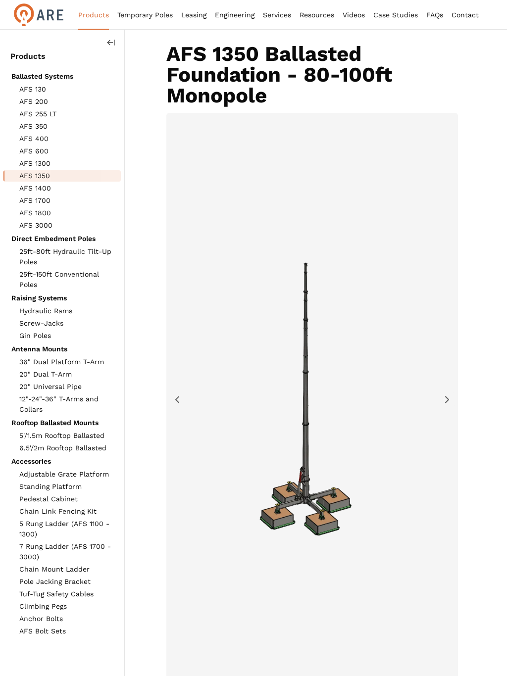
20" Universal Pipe (50, 386)
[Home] (38, 15)
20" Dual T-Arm (45, 374)
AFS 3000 (35, 225)
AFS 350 (33, 126)
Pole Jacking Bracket (55, 581)
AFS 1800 (35, 213)
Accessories (31, 461)
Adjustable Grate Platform (64, 474)
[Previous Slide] (177, 399)
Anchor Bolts (41, 619)
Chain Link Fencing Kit (58, 511)
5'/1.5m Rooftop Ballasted (61, 435)
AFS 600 (34, 151)
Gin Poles (35, 335)
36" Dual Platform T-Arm (61, 362)
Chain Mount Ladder (54, 569)
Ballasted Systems (42, 76)
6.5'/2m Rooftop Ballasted (62, 448)
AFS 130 (32, 89)
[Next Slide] (447, 399)
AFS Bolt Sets (42, 631)
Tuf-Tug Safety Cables (56, 594)
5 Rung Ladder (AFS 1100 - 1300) (64, 529)
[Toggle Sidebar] (111, 43)
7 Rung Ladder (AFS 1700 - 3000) (65, 551)
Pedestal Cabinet (48, 499)
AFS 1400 (35, 188)
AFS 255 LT (37, 114)
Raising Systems (39, 298)
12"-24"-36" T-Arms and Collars (59, 404)
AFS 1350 (34, 176)
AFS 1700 (35, 200)
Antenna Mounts (39, 349)
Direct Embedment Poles (53, 238)
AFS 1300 (35, 163)
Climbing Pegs (43, 606)
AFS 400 (34, 139)
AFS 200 (33, 101)
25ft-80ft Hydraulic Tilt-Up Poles (65, 256)
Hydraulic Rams (45, 311)
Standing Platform (50, 486)
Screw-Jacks (41, 323)
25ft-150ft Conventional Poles (59, 279)
